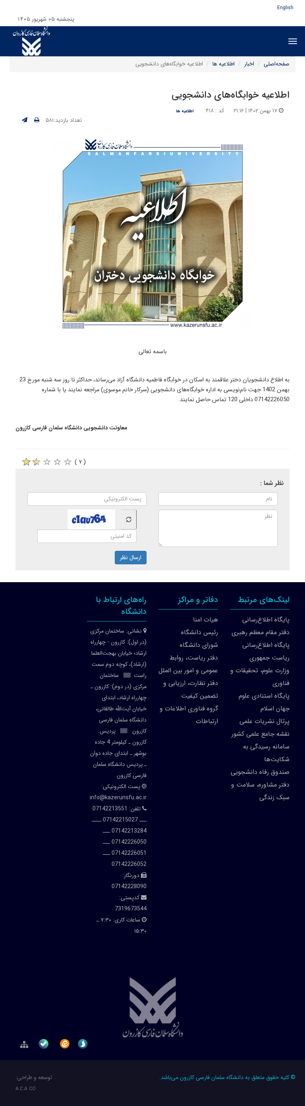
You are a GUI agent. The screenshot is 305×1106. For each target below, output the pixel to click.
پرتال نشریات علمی (264, 721)
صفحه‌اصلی (277, 64)
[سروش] (84, 1042)
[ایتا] (64, 1043)
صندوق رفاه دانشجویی (260, 772)
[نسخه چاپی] (37, 120)
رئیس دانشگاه (199, 632)
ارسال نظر (130, 557)
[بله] (45, 1042)
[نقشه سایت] (24, 1044)
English (285, 8)
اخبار (249, 64)
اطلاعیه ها (223, 64)
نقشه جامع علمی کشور (261, 734)
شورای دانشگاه (199, 645)
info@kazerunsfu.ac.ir (118, 797)
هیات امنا (205, 620)
